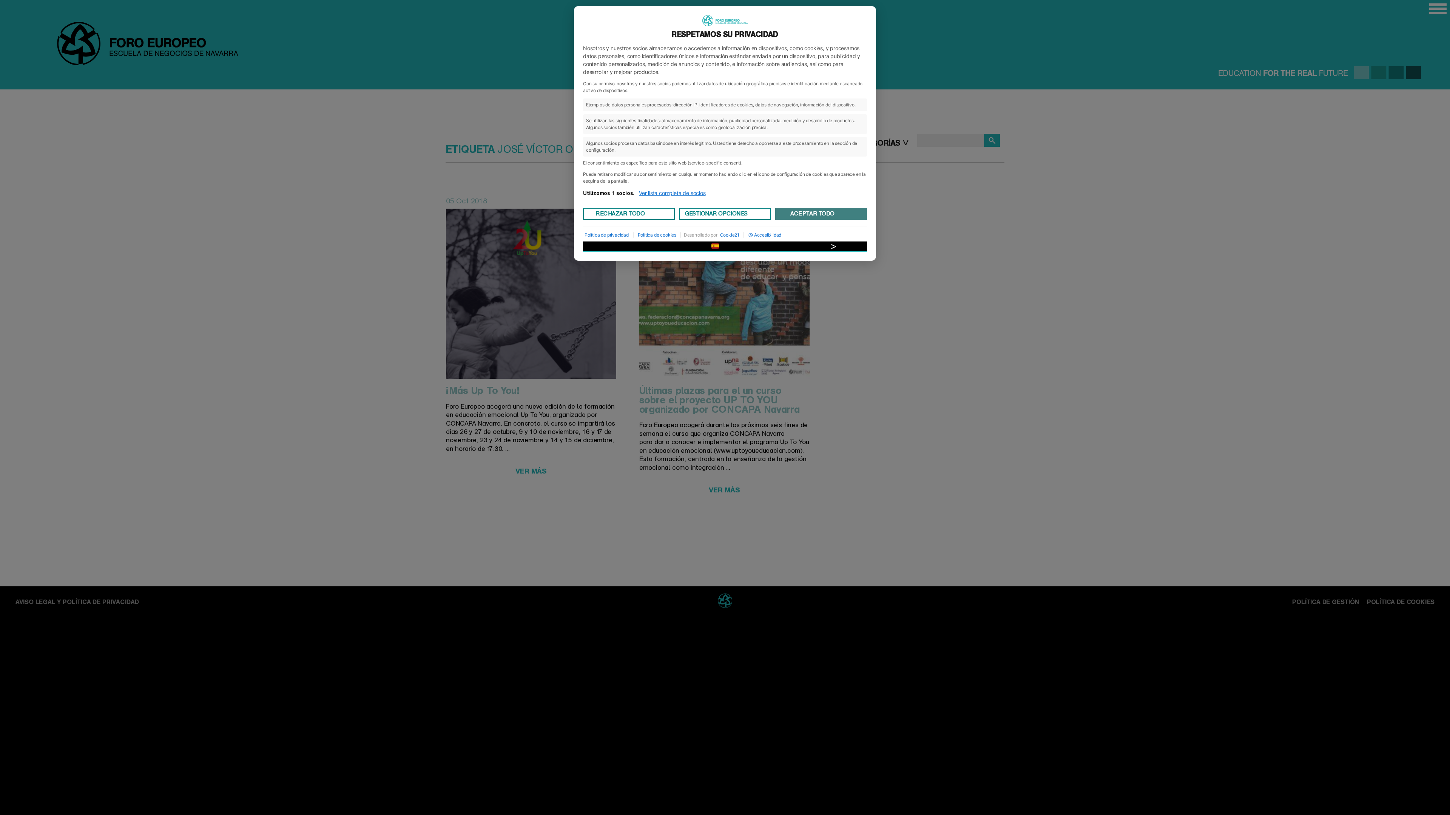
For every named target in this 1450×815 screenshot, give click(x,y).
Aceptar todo (812, 213)
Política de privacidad (607, 235)
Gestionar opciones (716, 213)
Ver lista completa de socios (672, 193)
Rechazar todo (620, 213)
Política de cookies (657, 235)
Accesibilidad (768, 235)
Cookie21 (729, 235)
